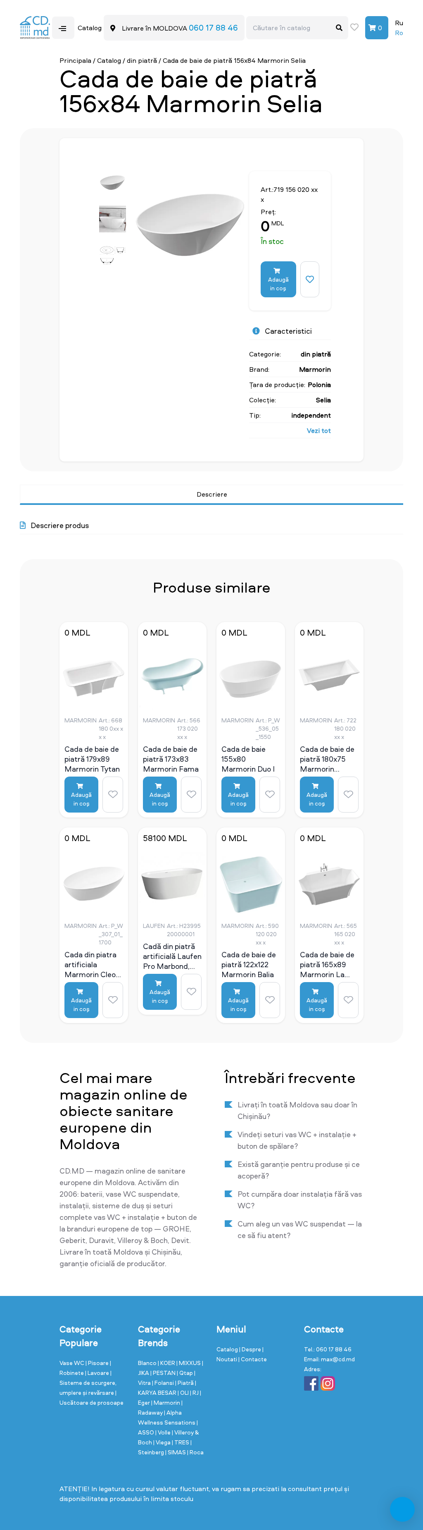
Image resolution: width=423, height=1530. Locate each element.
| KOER (167, 1363)
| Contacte (252, 1359)
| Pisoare (98, 1363)
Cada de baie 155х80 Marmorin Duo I (248, 758)
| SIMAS (176, 1452)
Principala (75, 60)
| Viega (162, 1442)
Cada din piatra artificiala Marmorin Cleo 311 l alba (90, 964)
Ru (399, 22)
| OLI (184, 1392)
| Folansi (163, 1383)
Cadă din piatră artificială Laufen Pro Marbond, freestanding (172, 956)
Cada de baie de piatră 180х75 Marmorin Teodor (327, 758)
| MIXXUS (189, 1363)
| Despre (250, 1349)
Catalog (109, 60)
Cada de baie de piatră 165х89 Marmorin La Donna (327, 964)
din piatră (142, 60)
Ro (399, 32)
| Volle (163, 1432)
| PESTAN (163, 1373)
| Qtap (185, 1373)
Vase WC (72, 1363)
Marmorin (315, 369)
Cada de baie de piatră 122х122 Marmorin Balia (248, 964)
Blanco (148, 1363)
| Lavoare (97, 1373)
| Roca (195, 1452)
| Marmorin (166, 1402)
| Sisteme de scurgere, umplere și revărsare (87, 1382)
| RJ (195, 1392)
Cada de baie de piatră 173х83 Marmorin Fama (171, 758)
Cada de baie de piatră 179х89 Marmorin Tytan (92, 758)
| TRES (181, 1442)
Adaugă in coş (278, 283)
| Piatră (185, 1383)
